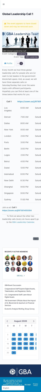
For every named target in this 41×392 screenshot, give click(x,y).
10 (14, 339)
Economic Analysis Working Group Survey (20, 309)
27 (32, 348)
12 (26, 339)
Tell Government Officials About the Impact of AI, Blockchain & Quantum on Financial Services (20, 303)
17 (14, 344)
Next (36, 239)
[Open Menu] (3, 4)
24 (14, 348)
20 (32, 344)
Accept (28, 384)
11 (20, 339)
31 (14, 353)
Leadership (22, 54)
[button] (5, 42)
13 (32, 339)
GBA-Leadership (32, 57)
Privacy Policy (35, 384)
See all (20, 276)
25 (20, 348)
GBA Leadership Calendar (23, 222)
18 (20, 344)
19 (26, 344)
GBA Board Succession (13, 285)
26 (26, 348)
